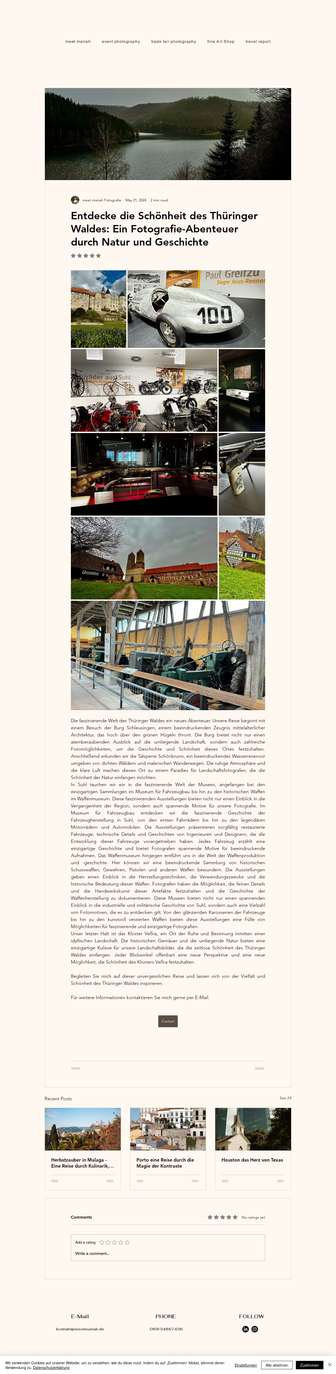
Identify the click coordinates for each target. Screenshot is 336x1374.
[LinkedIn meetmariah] (245, 1322)
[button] (121, 41)
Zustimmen (309, 1365)
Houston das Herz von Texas (252, 1160)
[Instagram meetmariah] (254, 1322)
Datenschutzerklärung (51, 1367)
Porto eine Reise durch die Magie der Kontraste (165, 1163)
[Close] (330, 1365)
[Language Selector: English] (280, 8)
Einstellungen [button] (246, 1365)
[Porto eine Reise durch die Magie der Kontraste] (168, 1129)
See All (285, 1098)
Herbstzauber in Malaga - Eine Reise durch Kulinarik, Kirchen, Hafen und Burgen (80, 1163)
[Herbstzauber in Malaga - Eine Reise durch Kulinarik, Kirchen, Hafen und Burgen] (83, 1129)
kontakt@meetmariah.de (80, 1321)
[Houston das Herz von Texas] (253, 1129)
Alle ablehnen (277, 1365)
